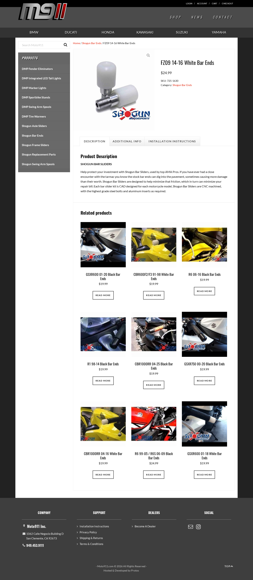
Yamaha (219, 32)
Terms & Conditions (91, 544)
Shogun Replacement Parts (39, 154)
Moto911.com (51, 11)
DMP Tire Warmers (34, 116)
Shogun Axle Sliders (34, 126)
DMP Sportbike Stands (36, 97)
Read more (103, 295)
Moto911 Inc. (36, 526)
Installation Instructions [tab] (172, 141)
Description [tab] (94, 141)
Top (227, 566)
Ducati (71, 32)
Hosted (108, 570)
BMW (34, 32)
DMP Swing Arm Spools (36, 106)
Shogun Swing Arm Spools (38, 164)
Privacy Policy (88, 532)
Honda (108, 32)
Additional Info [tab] (127, 141)
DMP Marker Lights (34, 88)
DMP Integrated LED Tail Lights (41, 78)
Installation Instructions (94, 526)
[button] (148, 55)
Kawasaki (145, 32)
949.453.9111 (35, 545)
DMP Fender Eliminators (37, 68)
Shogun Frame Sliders (35, 145)
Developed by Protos (127, 570)
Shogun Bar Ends (91, 43)
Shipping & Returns (91, 538)
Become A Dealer (145, 526)
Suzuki (182, 32)
